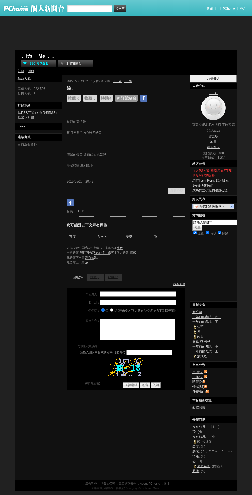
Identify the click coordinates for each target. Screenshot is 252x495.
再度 (72, 237)
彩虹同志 (198, 407)
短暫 (200, 327)
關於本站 (213, 131)
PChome (229, 8)
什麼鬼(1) (199, 391)
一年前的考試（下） (206, 322)
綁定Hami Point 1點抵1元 (210, 180)
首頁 (21, 71)
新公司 (197, 312)
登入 (243, 8)
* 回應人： (93, 294)
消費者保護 (107, 483)
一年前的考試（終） (206, 317)
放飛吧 (202, 356)
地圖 (213, 142)
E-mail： (94, 302)
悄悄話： (94, 310)
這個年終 (203, 466)
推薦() (95, 277)
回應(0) (78, 277)
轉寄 (120, 247)
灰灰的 (102, 237)
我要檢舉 (176, 191)
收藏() (113, 277)
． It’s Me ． (35, 55)
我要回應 (179, 284)
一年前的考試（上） (206, 351)
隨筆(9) (197, 382)
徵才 (167, 483)
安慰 (129, 237)
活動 (31, 71)
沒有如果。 (92, 257)
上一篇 (117, 81)
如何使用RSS (46, 113)
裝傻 (195, 471)
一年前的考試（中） (206, 346)
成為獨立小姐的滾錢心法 (210, 190)
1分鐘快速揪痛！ (204, 185)
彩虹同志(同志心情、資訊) (97, 252)
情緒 (195, 456)
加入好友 (213, 147)
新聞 (210, 8)
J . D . (81, 211)
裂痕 (195, 446)
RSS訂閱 (27, 113)
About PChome (150, 483)
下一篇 (128, 81)
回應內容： (92, 320)
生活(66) (198, 372)
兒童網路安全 (127, 483)
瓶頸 (200, 336)
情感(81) (198, 387)
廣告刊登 (91, 483)
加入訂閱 (27, 117)
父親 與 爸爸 (201, 341)
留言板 (213, 136)
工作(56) (198, 377)
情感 (133, 252)
